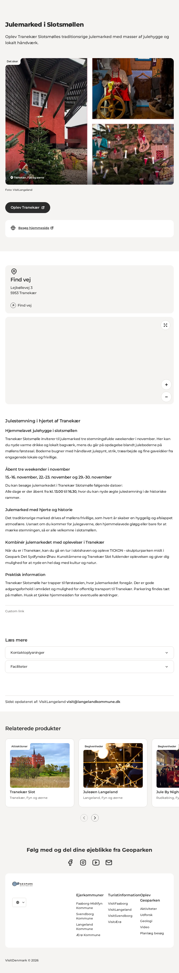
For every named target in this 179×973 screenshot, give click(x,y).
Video (144, 927)
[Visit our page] (83, 862)
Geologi (146, 921)
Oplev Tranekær (25, 207)
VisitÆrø (114, 922)
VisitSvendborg (120, 916)
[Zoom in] (166, 384)
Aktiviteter (148, 909)
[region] (89, 360)
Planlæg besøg (152, 933)
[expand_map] (165, 325)
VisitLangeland (120, 910)
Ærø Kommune (88, 935)
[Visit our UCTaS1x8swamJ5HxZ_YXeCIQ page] (96, 862)
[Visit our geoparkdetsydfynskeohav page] (70, 862)
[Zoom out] (166, 397)
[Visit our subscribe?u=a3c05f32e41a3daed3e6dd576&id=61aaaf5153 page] (109, 862)
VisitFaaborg (118, 903)
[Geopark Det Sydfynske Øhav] (22, 883)
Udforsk (146, 915)
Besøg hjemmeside (33, 228)
